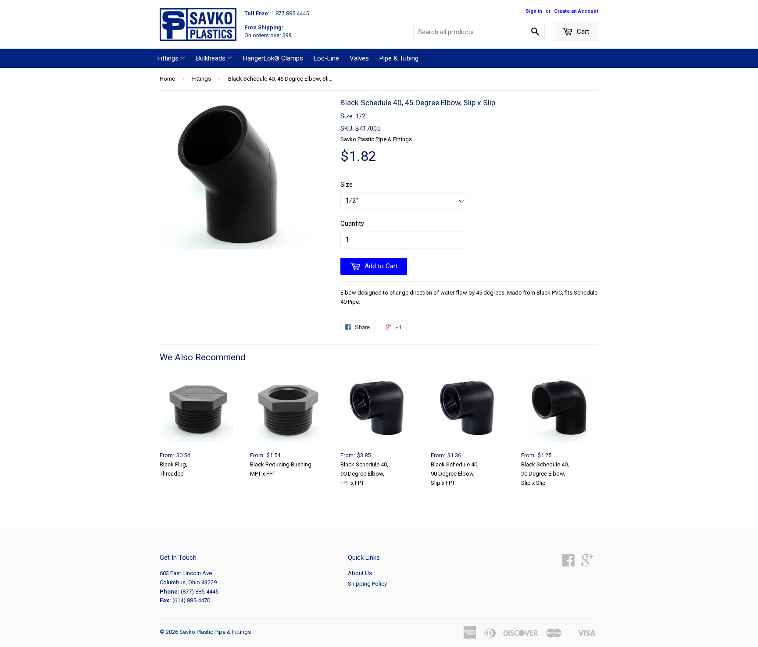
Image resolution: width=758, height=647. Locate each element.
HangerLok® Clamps (273, 58)
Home (167, 78)
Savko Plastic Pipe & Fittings (215, 632)
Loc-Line (326, 58)
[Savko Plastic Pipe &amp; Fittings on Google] (587, 563)
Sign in (534, 11)
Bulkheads (211, 58)
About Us (360, 573)
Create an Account (576, 11)
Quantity (352, 223)
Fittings (168, 58)
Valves (359, 58)
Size (346, 184)
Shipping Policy (367, 583)
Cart (582, 32)
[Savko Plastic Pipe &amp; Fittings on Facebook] (568, 563)
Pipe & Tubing (398, 58)
